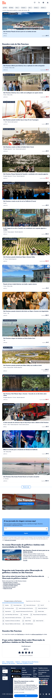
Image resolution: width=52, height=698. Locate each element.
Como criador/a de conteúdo (42, 673)
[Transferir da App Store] (16, 676)
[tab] (13, 601)
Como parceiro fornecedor (43, 670)
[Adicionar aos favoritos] (48, 13)
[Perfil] (48, 3)
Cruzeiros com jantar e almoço (10, 585)
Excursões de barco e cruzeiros (10, 582)
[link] (26, 25)
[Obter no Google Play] (16, 671)
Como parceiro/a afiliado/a (44, 676)
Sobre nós (34, 671)
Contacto (24, 670)
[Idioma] (43, 2)
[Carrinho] (39, 3)
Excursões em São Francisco (8, 663)
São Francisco (20, 634)
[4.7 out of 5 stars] (26, 652)
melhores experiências (36, 634)
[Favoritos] (34, 3)
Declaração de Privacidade (10, 540)
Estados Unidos (10, 662)
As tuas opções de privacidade (26, 677)
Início (3, 662)
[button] (26, 25)
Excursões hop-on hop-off (9, 587)
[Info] (28, 10)
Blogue (34, 676)
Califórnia (17, 662)
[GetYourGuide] (4, 3)
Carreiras (35, 674)
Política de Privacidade (26, 674)
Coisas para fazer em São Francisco (30, 662)
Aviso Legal (24, 672)
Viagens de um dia (7, 588)
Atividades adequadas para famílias (11, 584)
